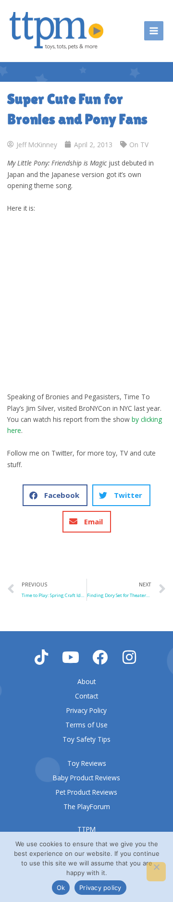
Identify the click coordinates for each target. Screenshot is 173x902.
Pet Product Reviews (86, 792)
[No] (156, 871)
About (86, 681)
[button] (55, 495)
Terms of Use (86, 724)
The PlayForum (86, 806)
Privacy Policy (86, 710)
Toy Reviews (86, 763)
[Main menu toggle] (154, 31)
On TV (138, 144)
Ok (61, 887)
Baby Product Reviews (86, 777)
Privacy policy (100, 887)
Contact (86, 695)
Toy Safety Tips (86, 739)
